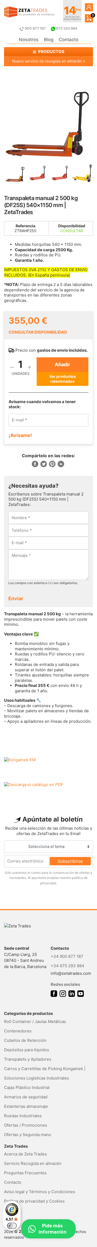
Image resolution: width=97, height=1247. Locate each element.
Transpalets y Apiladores (27, 1059)
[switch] (12, 1226)
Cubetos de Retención (25, 1040)
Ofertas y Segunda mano (27, 1134)
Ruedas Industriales (23, 1115)
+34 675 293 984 (67, 965)
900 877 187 (35, 28)
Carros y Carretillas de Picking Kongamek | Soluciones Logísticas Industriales (44, 1073)
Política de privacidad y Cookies (34, 1201)
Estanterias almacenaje (26, 1106)
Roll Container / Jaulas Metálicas (35, 1021)
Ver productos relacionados (62, 378)
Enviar (15, 598)
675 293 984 (66, 28)
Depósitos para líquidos (26, 1049)
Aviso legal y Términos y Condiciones (39, 1191)
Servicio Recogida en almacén (32, 1163)
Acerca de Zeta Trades (25, 1154)
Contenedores (18, 1030)
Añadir (62, 364)
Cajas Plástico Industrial (27, 1087)
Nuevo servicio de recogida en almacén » (48, 61)
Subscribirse (70, 861)
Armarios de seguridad (25, 1096)
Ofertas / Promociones (25, 1125)
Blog (48, 39)
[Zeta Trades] (29, 12)
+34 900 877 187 (67, 956)
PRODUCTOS (50, 51)
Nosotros (29, 39)
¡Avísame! (20, 435)
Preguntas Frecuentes (25, 1172)
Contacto (68, 39)
